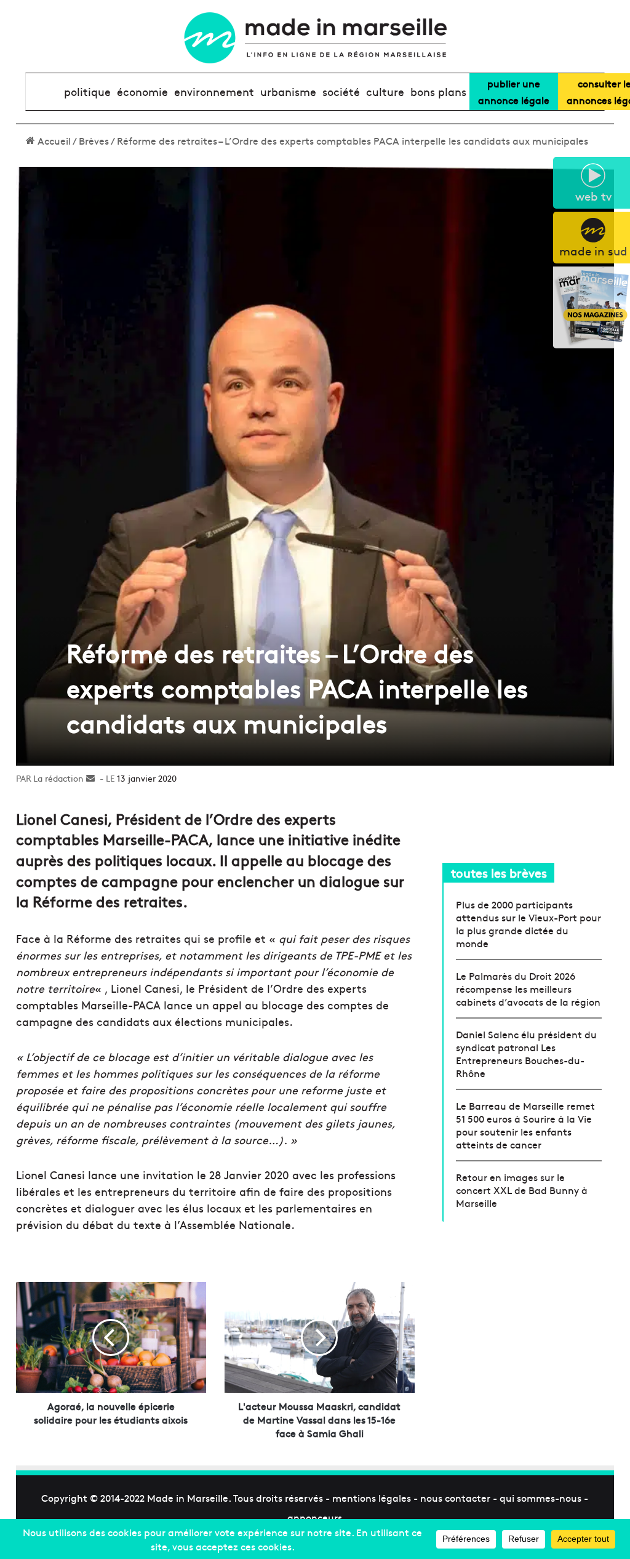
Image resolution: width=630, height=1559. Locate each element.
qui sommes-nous (540, 1497)
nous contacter (455, 1497)
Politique (87, 91)
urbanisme (288, 91)
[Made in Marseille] (314, 37)
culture (385, 91)
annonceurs (314, 1517)
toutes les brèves (499, 872)
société (341, 91)
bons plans (438, 91)
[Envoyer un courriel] (90, 778)
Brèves (94, 140)
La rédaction (58, 778)
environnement (214, 91)
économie (142, 91)
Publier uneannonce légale (513, 91)
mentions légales (371, 1497)
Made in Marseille (187, 1497)
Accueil (53, 140)
